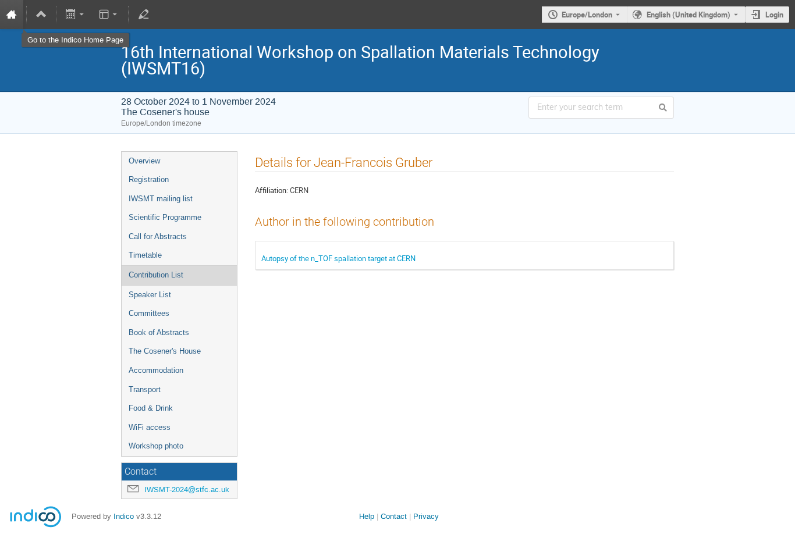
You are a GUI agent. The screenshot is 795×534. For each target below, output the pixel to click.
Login (774, 14)
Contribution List (156, 274)
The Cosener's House (165, 351)
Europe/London (587, 14)
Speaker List (150, 294)
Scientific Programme (165, 217)
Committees (149, 313)
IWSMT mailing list (161, 198)
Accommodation (156, 370)
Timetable (145, 255)
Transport (145, 389)
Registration (149, 179)
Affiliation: (271, 190)
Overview (144, 160)
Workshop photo (156, 446)
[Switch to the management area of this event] (143, 14)
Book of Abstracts (159, 332)
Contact (394, 516)
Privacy (426, 516)
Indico (123, 516)
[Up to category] (41, 14)
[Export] (76, 14)
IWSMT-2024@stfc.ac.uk (186, 489)
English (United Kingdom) (688, 14)
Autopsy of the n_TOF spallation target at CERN (338, 258)
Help (366, 516)
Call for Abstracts (158, 236)
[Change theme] (108, 14)
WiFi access (150, 427)
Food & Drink (151, 408)
